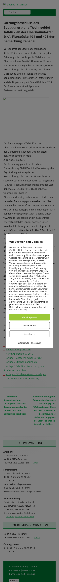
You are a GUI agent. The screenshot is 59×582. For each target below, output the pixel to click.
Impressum (36, 342)
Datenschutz (23, 342)
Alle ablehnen (29, 325)
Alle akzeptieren (29, 317)
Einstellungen (29, 333)
